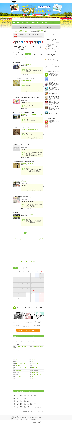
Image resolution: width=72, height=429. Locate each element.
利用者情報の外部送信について (51, 421)
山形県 (31, 395)
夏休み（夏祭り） (32, 417)
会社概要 (47, 421)
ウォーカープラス (14, 417)
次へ (30, 232)
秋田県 (28, 395)
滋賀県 (35, 403)
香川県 (28, 341)
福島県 (35, 395)
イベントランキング (36, 22)
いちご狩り (18, 417)
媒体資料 (39, 421)
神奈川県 (21, 397)
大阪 (44, 19)
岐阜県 (21, 401)
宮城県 (18, 395)
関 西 (14, 403)
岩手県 (25, 395)
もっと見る (57, 51)
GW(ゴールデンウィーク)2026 (17, 19)
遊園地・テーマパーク (56, 22)
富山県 (21, 400)
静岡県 (28, 401)
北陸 (40, 19)
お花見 (20, 417)
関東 (28, 19)
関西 (42, 19)
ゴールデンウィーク (24, 417)
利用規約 (17, 421)
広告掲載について (43, 421)
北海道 (24, 19)
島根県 (31, 404)
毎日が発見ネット (34, 419)
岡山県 (21, 404)
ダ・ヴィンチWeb (18, 419)
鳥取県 (28, 404)
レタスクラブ (13, 419)
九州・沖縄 (52, 19)
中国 (46, 19)
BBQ (30, 34)
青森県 (21, 395)
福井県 (25, 400)
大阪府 (18, 403)
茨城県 (38, 397)
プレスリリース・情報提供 (34, 421)
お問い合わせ (29, 421)
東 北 (14, 395)
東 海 (14, 401)
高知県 (41, 54)
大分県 (31, 407)
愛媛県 (34, 54)
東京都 (18, 397)
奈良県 (28, 403)
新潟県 (25, 398)
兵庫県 (25, 403)
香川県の (19, 352)
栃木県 (35, 397)
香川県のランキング (20, 347)
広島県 (18, 404)
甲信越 (33, 19)
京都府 (21, 403)
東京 (30, 19)
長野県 (21, 398)
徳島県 (22, 54)
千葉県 (25, 397)
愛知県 (18, 401)
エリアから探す (17, 22)
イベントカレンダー (26, 22)
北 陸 (14, 400)
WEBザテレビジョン (22, 419)
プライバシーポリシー (21, 421)
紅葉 (35, 417)
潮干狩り (22, 34)
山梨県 (18, 398)
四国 (48, 19)
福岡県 (18, 407)
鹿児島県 (38, 407)
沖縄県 (41, 407)
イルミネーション (39, 417)
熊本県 (28, 407)
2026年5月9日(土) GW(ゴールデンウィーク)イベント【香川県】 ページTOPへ (33, 411)
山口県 (25, 404)
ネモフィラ (19, 34)
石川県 (18, 400)
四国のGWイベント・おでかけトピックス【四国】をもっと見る (28, 330)
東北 (26, 19)
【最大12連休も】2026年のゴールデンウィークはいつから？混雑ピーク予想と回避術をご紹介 (29, 37)
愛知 (37, 19)
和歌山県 (31, 403)
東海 (35, 19)
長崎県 (25, 407)
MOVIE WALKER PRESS (28, 419)
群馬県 (31, 397)
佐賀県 (21, 407)
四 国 (14, 406)
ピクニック (27, 34)
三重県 (25, 401)
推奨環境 (26, 421)
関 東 (14, 397)
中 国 (14, 404)
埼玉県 (28, 397)
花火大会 (28, 417)
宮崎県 (35, 407)
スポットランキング (46, 22)
